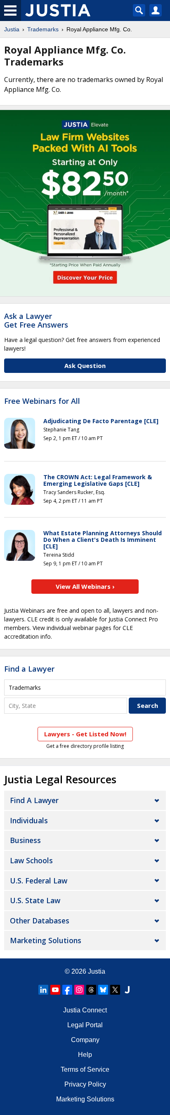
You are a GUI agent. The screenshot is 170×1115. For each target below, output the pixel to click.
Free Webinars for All (42, 401)
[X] (115, 990)
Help (85, 1054)
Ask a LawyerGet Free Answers (36, 320)
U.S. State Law (35, 900)
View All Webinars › (85, 586)
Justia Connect (85, 1010)
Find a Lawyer (29, 669)
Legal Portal (85, 1024)
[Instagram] (79, 990)
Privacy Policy (85, 1084)
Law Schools (31, 860)
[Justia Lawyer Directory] (127, 990)
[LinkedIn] (43, 990)
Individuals (29, 820)
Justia (11, 29)
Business (25, 840)
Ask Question (85, 365)
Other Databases (39, 920)
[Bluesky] (103, 990)
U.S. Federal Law (38, 880)
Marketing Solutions (45, 940)
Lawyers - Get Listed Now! (85, 734)
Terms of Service (85, 1069)
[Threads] (91, 990)
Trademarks (43, 29)
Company (85, 1039)
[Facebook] (67, 990)
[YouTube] (55, 990)
